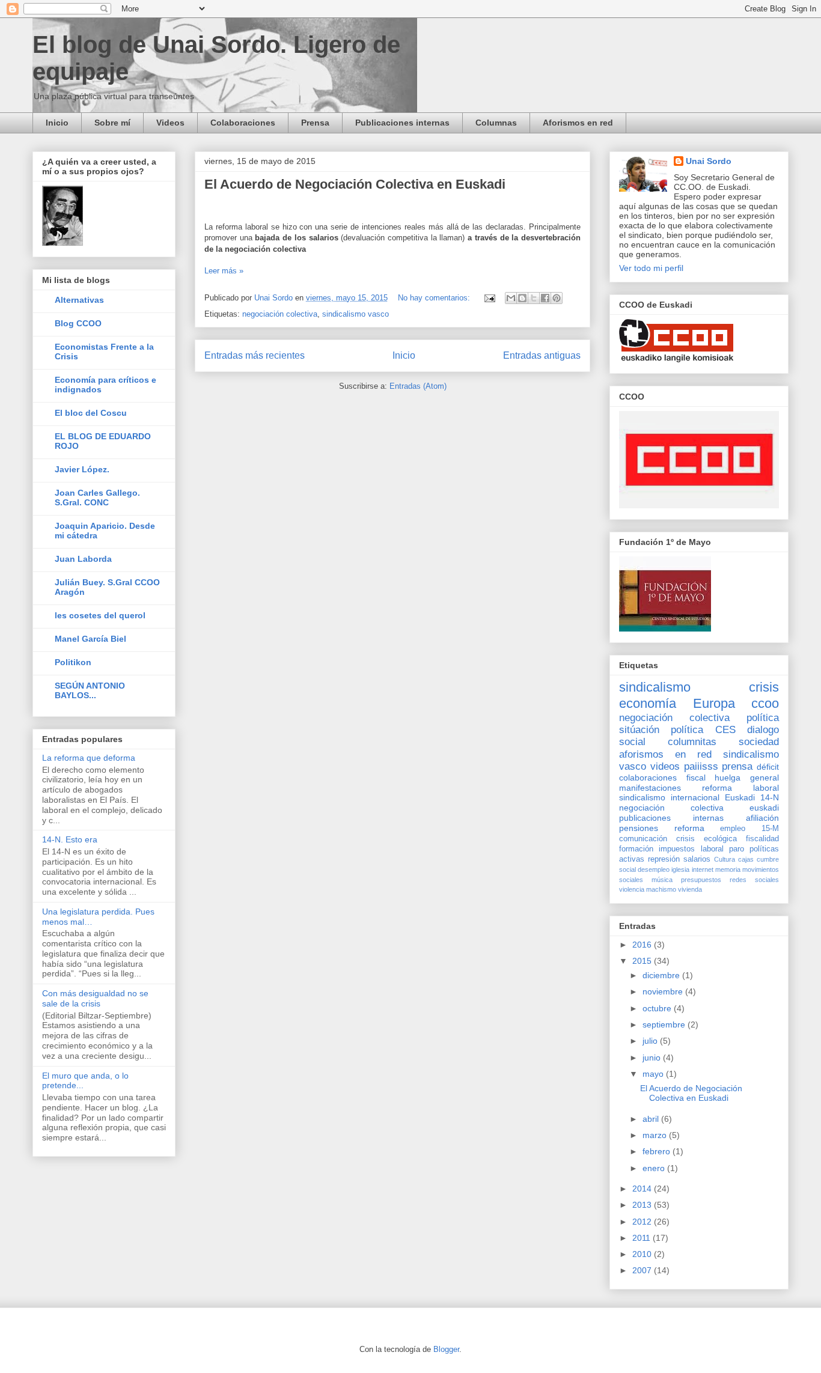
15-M (770, 828)
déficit (768, 767)
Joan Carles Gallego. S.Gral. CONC (97, 497)
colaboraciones (648, 777)
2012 (643, 1221)
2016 (643, 944)
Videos (170, 122)
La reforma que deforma (88, 758)
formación (636, 849)
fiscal (696, 777)
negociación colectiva (279, 313)
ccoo (765, 703)
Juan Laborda (83, 559)
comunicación (643, 839)
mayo (654, 1074)
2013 (643, 1205)
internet (702, 869)
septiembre (665, 1024)
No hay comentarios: (435, 297)
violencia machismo (647, 889)
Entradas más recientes (254, 355)
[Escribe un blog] (522, 298)
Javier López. (82, 469)
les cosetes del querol (100, 615)
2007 (643, 1270)
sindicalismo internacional (669, 797)
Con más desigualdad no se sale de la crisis (95, 998)
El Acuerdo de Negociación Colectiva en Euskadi (354, 184)
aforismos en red (665, 754)
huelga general (747, 777)
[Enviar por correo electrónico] (511, 298)
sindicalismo (655, 687)
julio (651, 1041)
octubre (658, 1008)
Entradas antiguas (542, 355)
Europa (714, 703)
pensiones (638, 828)
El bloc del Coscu (91, 413)
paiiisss (701, 766)
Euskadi (740, 797)
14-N (769, 797)
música (662, 879)
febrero (657, 1151)
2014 (643, 1188)
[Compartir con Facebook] (545, 298)
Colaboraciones (242, 122)
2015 (643, 961)
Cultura (724, 859)
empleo (732, 828)
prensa (737, 766)
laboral (712, 849)
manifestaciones (650, 788)
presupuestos (701, 879)
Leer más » (223, 270)
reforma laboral (740, 788)
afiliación (762, 818)
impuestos (677, 849)
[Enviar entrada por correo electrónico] (489, 297)
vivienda (690, 889)
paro (736, 849)
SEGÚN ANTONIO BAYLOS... (90, 690)
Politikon (73, 662)
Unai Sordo (708, 161)
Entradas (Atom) (418, 386)
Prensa (315, 122)
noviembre (663, 991)
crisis (764, 687)
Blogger (446, 1349)
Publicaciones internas (402, 122)
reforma (689, 828)
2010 (643, 1254)
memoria (727, 869)
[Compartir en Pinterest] (557, 298)
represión (664, 859)
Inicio (57, 122)
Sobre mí (112, 122)
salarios (696, 859)
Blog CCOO (78, 323)
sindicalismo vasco (355, 313)
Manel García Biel (90, 639)
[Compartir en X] (534, 298)
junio (652, 1057)
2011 (642, 1238)
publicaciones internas (671, 818)
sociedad (759, 741)
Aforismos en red (578, 122)
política (762, 717)
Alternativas (79, 300)
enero (654, 1168)
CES (725, 729)
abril (651, 1119)
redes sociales (754, 879)
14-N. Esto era (69, 839)
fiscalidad (762, 839)
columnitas (692, 741)
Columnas (496, 122)
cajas (746, 859)
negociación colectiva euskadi (699, 807)
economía (647, 703)
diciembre (662, 975)
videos (665, 766)
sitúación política (661, 729)
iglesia (680, 869)
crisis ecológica (706, 839)
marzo (655, 1135)
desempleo (654, 869)
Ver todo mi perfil (651, 268)
